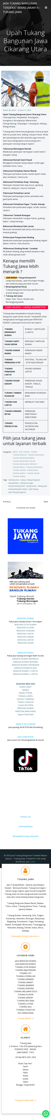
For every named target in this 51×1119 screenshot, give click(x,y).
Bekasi (15, 452)
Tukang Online (33, 473)
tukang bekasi (13, 483)
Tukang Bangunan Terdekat (25, 464)
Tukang (34, 452)
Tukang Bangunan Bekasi (24, 458)
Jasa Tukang (24, 452)
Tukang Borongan (34, 467)
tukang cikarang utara (16, 486)
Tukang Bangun (20, 455)
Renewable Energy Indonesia (25, 836)
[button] (45, 1113)
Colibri (32, 861)
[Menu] (46, 8)
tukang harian (31, 486)
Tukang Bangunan (36, 455)
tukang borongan (26, 483)
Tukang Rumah (19, 476)
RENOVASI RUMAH (25, 618)
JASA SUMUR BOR (25, 737)
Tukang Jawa (32, 470)
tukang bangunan (33, 480)
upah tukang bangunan (17, 492)
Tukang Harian (19, 470)
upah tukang (33, 489)
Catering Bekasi (26, 826)
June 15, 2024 (25, 110)
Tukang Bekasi (19, 467)
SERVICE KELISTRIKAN (25, 724)
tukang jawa (42, 486)
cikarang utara (13, 480)
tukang (23, 480)
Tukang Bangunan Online (24, 461)
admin (13, 110)
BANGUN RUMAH (25, 652)
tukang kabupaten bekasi (17, 489)
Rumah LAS (26, 816)
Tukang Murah (19, 473)
